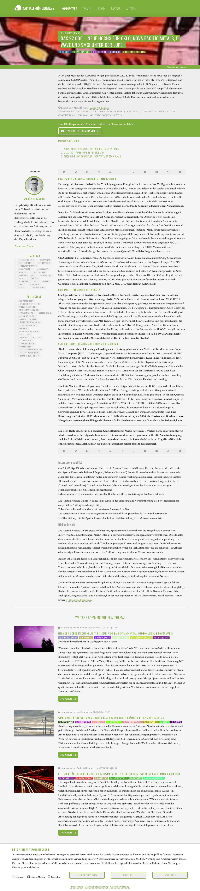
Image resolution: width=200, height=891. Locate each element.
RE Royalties (45, 275)
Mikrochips (45, 260)
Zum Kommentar (68, 698)
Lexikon (101, 8)
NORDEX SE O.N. (45, 313)
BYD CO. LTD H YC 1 (26, 343)
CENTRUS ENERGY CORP (27, 325)
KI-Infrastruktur (26, 260)
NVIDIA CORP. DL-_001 (27, 307)
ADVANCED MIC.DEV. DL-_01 (29, 304)
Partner (115, 8)
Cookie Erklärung (119, 886)
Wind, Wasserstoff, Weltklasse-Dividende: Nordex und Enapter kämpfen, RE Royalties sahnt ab (111, 718)
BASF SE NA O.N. (24, 340)
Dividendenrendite (26, 275)
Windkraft (23, 272)
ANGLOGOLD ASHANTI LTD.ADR (30, 349)
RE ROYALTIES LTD (25, 313)
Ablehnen (170, 875)
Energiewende (24, 269)
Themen (87, 8)
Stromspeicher (44, 263)
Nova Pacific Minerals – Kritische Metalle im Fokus (91, 149)
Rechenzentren (24, 263)
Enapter (34, 278)
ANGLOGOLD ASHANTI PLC (28, 352)
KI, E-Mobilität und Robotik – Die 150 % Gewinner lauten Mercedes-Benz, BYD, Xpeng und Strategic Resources (119, 774)
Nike (20, 284)
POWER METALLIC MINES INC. (29, 337)
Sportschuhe (38, 287)
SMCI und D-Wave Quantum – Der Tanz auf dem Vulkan (92, 156)
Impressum (77, 886)
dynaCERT (22, 287)
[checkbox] (13, 876)
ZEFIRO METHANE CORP (27, 319)
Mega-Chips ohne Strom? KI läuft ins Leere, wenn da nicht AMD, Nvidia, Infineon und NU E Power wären (115, 633)
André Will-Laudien (99, 107)
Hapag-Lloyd (33, 284)
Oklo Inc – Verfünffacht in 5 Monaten (84, 152)
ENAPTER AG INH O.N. (26, 316)
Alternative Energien (27, 266)
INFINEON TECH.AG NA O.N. (28, 310)
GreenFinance (42, 269)
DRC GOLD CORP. (24, 346)
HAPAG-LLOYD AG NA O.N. (28, 331)
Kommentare (69, 8)
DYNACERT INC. (24, 334)
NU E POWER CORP (25, 301)
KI (35, 281)
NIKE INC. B (22, 328)
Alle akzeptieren (87, 875)
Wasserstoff (39, 272)
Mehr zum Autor (24, 246)
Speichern (128, 875)
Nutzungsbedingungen (78, 599)
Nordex (21, 278)
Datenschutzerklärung (96, 886)
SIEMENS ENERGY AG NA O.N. (29, 322)
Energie (45, 281)
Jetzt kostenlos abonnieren (81, 131)
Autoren (131, 8)
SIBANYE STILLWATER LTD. (28, 355)
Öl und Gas (23, 281)
